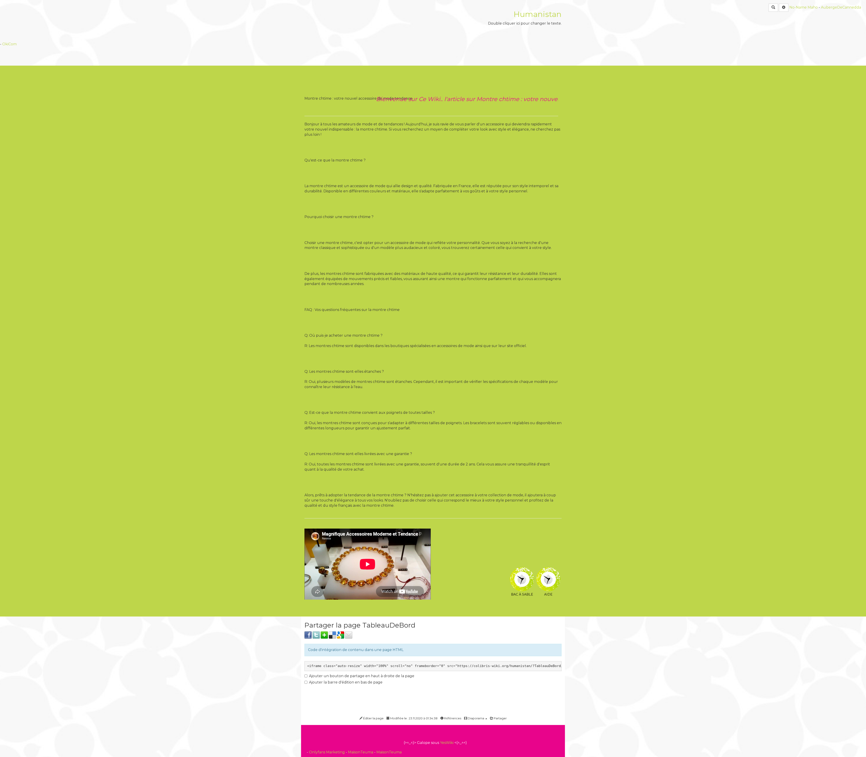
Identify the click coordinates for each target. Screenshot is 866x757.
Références (452, 718)
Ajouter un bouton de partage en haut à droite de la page (361, 676)
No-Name (798, 7)
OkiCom (9, 44)
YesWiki (447, 743)
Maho (813, 7)
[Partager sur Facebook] (308, 635)
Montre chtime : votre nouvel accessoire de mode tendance (362, 68)
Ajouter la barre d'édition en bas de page (345, 682)
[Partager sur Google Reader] (340, 635)
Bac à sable (522, 570)
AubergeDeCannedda (841, 7)
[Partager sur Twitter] (316, 635)
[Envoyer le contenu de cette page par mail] (348, 635)
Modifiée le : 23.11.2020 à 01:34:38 (413, 718)
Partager (500, 718)
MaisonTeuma (361, 752)
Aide (548, 570)
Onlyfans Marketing (327, 752)
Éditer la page (373, 718)
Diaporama (476, 718)
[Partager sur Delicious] (332, 635)
